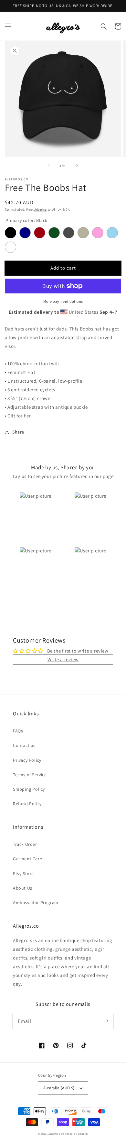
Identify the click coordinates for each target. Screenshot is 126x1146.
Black (10, 232)
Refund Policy (27, 804)
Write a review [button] (63, 659)
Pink (97, 232)
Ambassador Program (35, 902)
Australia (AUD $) (59, 1088)
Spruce (54, 232)
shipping (40, 209)
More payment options (63, 301)
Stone (83, 232)
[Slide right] (77, 165)
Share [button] (18, 432)
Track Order (25, 844)
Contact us (24, 745)
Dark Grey (68, 232)
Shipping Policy (29, 789)
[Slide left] (49, 165)
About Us (22, 888)
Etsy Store (23, 873)
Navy (25, 232)
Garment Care (27, 859)
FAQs (18, 731)
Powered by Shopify (75, 1133)
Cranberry (39, 232)
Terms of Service (30, 775)
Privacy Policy (27, 760)
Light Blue (112, 232)
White (10, 247)
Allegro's (54, 1133)
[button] (8, 26)
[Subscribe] (106, 1021)
